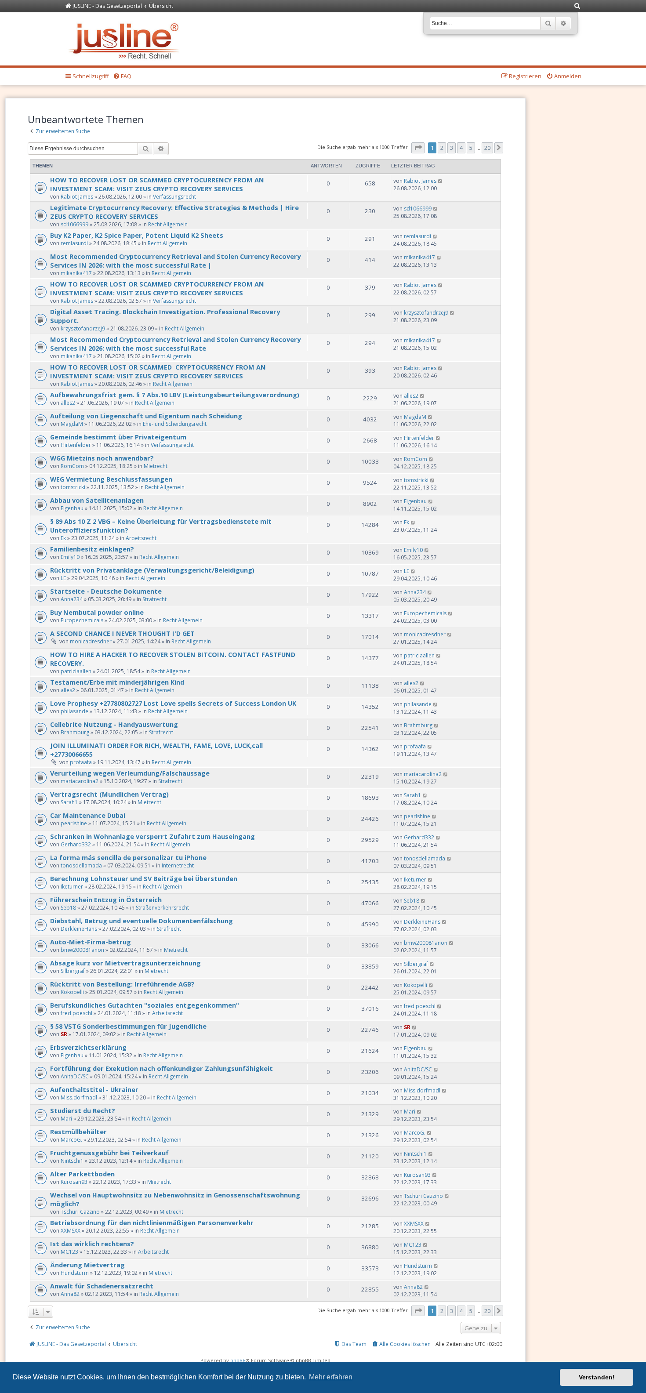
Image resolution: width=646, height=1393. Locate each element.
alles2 (68, 402)
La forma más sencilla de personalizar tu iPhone (128, 857)
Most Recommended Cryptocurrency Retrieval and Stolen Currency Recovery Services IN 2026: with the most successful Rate (175, 343)
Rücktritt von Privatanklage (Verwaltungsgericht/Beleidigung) (152, 570)
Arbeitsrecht (141, 538)
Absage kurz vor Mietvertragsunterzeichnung (125, 962)
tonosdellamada (81, 865)
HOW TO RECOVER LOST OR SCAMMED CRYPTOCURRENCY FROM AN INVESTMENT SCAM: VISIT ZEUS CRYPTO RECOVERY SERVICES (157, 184)
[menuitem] (577, 6)
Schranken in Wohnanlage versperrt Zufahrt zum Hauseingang (152, 836)
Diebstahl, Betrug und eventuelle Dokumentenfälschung (141, 920)
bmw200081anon (82, 950)
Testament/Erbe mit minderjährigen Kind (117, 682)
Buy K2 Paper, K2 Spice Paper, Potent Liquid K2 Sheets (136, 235)
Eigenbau (72, 508)
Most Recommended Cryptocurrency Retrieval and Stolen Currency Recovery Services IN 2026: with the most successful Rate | (175, 260)
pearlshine (74, 823)
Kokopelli (72, 992)
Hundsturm (75, 1273)
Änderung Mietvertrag (87, 1264)
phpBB (238, 1360)
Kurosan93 (74, 1182)
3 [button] (451, 148)
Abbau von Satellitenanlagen (97, 500)
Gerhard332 (76, 844)
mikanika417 (76, 273)
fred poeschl (76, 1013)
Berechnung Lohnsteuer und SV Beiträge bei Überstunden (143, 878)
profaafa (81, 762)
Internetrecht (178, 865)
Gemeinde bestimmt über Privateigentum (118, 436)
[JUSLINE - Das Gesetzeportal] (125, 39)
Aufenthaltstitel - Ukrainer (94, 1089)
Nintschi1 (72, 1160)
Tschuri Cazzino (80, 1211)
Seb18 (68, 907)
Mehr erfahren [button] (330, 1377)
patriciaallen (76, 671)
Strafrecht (154, 599)
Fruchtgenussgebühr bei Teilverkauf (109, 1152)
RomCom (72, 466)
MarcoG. (71, 1139)
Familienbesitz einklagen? (92, 548)
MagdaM (72, 424)
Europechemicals (82, 620)
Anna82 (70, 1294)
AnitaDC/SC (75, 1076)
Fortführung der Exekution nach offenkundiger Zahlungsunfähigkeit (161, 1068)
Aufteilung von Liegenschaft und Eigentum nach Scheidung (146, 415)
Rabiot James (77, 196)
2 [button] (441, 148)
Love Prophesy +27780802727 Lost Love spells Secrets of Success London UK (173, 703)
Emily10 (70, 557)
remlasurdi (74, 243)
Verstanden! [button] (597, 1377)
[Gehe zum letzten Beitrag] (440, 181)
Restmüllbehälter (78, 1131)
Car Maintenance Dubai (87, 815)
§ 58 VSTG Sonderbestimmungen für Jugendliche (128, 1026)
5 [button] (470, 148)
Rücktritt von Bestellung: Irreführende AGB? (122, 983)
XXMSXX (70, 1230)
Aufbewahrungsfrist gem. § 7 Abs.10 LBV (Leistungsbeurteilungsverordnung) (174, 394)
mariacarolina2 (79, 781)
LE (63, 578)
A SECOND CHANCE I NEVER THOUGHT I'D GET (122, 633)
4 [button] (461, 148)
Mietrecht (155, 466)
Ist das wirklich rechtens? (92, 1243)
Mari (66, 1118)
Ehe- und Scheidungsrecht (175, 424)
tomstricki (73, 487)
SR (64, 1034)
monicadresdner (91, 641)
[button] (418, 147)
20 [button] (487, 148)
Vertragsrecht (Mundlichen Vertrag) (109, 794)
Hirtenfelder (76, 445)
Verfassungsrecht (174, 196)
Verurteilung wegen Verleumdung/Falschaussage (130, 773)
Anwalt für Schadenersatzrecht (101, 1285)
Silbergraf (73, 971)
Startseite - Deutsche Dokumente (106, 591)
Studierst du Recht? (82, 1110)
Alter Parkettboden (82, 1173)
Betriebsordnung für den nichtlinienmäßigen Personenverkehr (152, 1222)
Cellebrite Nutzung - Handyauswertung (114, 724)
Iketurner (72, 886)
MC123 (69, 1251)
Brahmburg (75, 732)
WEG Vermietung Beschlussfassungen (111, 479)
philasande (74, 711)
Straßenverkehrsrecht (162, 907)
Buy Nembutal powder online (97, 612)
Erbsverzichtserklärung (88, 1047)
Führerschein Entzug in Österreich (106, 899)
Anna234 (72, 599)
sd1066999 (74, 224)
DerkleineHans (79, 928)
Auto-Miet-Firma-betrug (90, 941)
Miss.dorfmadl (79, 1097)
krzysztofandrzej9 (83, 328)
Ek (63, 538)
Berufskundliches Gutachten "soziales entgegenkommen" (144, 1005)
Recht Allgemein (168, 224)
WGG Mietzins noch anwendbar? (102, 457)
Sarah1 (69, 802)
